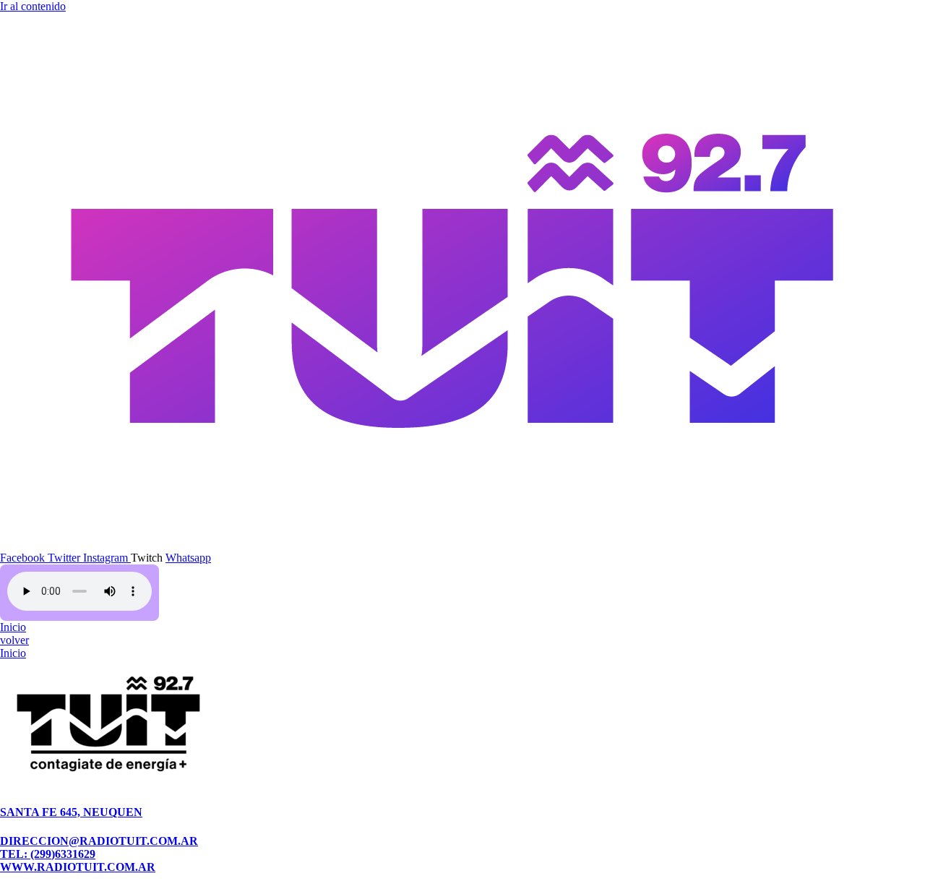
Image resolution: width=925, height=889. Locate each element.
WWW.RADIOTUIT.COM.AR (77, 867)
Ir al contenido (33, 6)
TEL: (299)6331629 (47, 854)
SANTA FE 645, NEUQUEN (71, 812)
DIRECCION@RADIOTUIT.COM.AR (99, 841)
